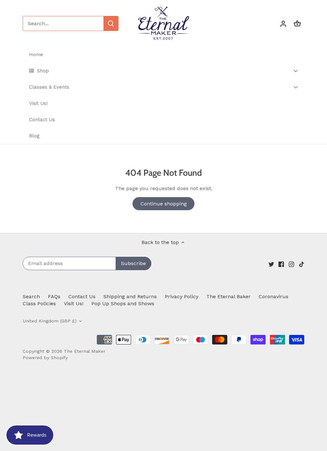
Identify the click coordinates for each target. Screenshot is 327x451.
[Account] (283, 23)
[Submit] (110, 23)
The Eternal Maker (84, 351)
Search (31, 296)
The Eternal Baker (228, 296)
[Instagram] (291, 263)
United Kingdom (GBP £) (50, 320)
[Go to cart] (297, 23)
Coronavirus (273, 296)
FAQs (54, 296)
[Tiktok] (301, 263)
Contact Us (81, 296)
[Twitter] (271, 263)
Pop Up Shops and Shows (122, 303)
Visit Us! (73, 303)
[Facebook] (281, 263)
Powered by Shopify (45, 357)
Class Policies (39, 303)
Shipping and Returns (130, 296)
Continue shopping (164, 204)
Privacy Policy (181, 296)
